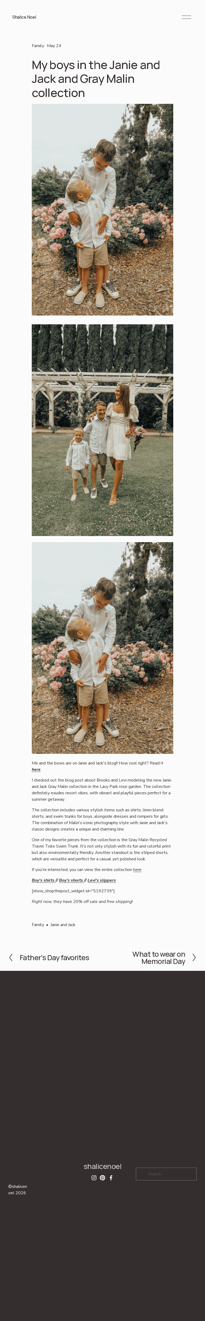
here (36, 769)
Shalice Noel (24, 17)
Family (38, 46)
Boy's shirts (44, 880)
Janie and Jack (63, 925)
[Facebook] (111, 1177)
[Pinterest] (102, 1177)
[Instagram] (94, 1177)
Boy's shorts (71, 880)
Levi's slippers (102, 880)
